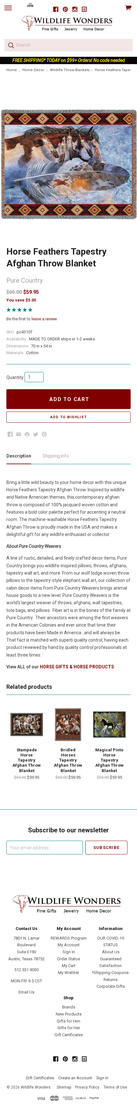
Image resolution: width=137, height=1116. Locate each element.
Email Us (26, 992)
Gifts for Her (68, 1027)
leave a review (44, 318)
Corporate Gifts (111, 986)
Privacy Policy (87, 1087)
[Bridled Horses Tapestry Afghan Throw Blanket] (68, 724)
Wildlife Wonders (36, 1087)
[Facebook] (55, 9)
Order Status (68, 958)
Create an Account (75, 1077)
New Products (69, 1014)
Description (18, 455)
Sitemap (64, 1087)
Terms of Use (115, 1087)
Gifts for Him (68, 1021)
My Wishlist (68, 972)
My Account (69, 944)
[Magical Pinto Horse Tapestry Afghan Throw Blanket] (109, 724)
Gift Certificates (68, 1034)
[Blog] (84, 9)
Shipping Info (55, 455)
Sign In (68, 951)
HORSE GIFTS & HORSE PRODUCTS (77, 666)
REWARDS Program (69, 938)
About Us (110, 951)
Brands (68, 1007)
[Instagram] (74, 9)
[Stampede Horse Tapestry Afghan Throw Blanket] (27, 724)
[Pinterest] (65, 9)
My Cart (69, 965)
